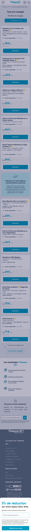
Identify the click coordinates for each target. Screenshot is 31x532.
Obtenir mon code (15, 528)
